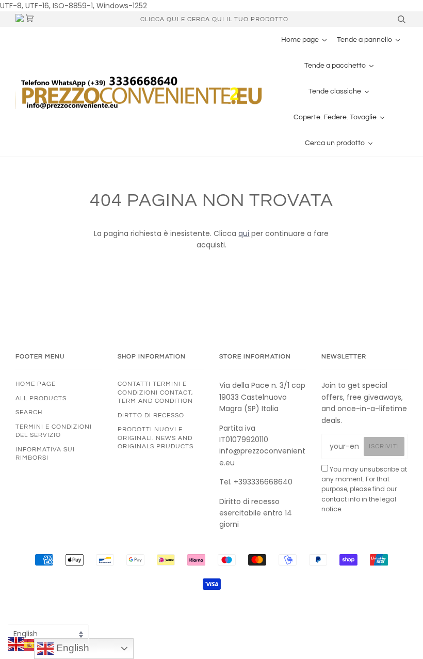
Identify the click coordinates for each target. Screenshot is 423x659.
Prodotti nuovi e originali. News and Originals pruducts (155, 437)
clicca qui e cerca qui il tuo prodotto (214, 19)
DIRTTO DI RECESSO (151, 415)
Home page (35, 384)
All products (41, 398)
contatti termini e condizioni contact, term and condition (155, 392)
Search (28, 412)
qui (243, 233)
